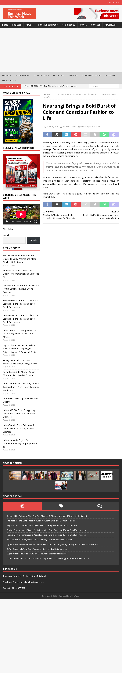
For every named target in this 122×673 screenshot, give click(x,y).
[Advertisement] (61, 50)
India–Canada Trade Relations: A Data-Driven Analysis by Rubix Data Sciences (20, 428)
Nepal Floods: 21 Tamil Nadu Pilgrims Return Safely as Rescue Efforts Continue (21, 289)
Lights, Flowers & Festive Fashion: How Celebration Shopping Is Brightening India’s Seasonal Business (21, 348)
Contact (95, 25)
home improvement (48, 25)
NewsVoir (73, 75)
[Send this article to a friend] (85, 134)
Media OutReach (41, 75)
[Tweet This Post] (57, 134)
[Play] (6, 221)
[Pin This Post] (76, 134)
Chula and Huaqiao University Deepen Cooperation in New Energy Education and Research (21, 387)
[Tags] (61, 506)
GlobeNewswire (22, 75)
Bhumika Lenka (69, 126)
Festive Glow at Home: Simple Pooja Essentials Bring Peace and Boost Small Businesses (20, 304)
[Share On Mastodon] (114, 134)
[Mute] (31, 221)
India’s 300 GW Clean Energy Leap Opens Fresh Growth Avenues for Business (19, 413)
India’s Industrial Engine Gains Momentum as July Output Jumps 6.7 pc (20, 443)
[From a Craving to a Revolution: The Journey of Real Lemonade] (80, 475)
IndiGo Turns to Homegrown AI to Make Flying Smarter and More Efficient (19, 333)
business (16, 25)
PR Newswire (58, 75)
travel (83, 25)
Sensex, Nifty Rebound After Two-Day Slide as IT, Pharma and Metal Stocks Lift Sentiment (19, 259)
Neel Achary (9, 229)
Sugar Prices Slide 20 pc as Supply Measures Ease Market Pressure (37, 553)
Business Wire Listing (91, 75)
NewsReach (110, 25)
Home (5, 25)
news (28, 25)
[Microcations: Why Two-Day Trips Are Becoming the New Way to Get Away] (15, 475)
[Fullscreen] (35, 221)
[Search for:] (104, 86)
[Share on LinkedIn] (66, 134)
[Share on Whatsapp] (104, 134)
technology (68, 25)
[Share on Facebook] (47, 134)
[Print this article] (95, 134)
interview (6, 75)
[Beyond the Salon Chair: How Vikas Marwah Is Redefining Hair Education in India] (54, 475)
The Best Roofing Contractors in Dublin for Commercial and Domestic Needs (21, 274)
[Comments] (99, 506)
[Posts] (22, 506)
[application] (21, 214)
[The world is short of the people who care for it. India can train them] (67, 475)
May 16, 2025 (52, 126)
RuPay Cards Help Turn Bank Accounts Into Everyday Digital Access (37, 549)
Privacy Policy (9, 81)
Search (6, 235)
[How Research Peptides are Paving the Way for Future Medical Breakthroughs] (93, 475)
